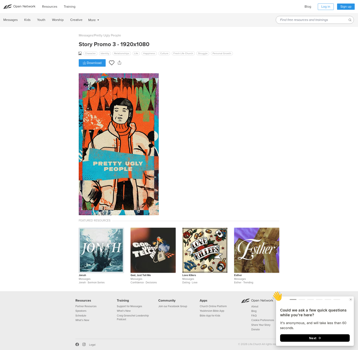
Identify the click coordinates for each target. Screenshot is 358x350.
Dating (186, 282)
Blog (308, 7)
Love (194, 282)
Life (136, 53)
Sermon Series (96, 282)
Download (94, 63)
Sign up (345, 7)
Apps (203, 300)
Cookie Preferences (262, 320)
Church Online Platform (213, 306)
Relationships (121, 53)
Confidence (137, 282)
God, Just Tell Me (141, 275)
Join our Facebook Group (172, 306)
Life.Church (254, 344)
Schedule (80, 315)
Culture (164, 53)
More (92, 20)
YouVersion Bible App (212, 311)
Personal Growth (222, 53)
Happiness (149, 53)
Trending (248, 282)
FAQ (254, 315)
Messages (86, 35)
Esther (238, 275)
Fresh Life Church (183, 53)
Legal (92, 344)
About (254, 306)
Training (123, 300)
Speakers (80, 311)
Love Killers (189, 275)
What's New (82, 320)
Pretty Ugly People (107, 35)
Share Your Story (260, 325)
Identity (105, 53)
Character (90, 53)
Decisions (151, 282)
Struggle (203, 53)
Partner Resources (86, 306)
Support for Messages (129, 306)
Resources (83, 300)
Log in (325, 7)
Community (166, 300)
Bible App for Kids (210, 315)
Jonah (82, 275)
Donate (255, 329)
